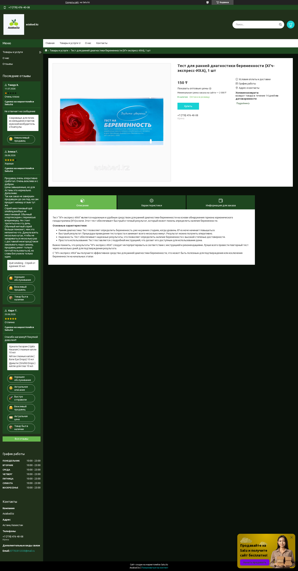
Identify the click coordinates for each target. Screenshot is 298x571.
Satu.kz (164, 564)
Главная (50, 43)
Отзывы (8, 63)
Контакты (101, 43)
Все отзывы (21, 438)
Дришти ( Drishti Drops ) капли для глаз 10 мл (22, 365)
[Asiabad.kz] (13, 24)
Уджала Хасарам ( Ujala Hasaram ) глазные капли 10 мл (22, 349)
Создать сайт (72, 2)
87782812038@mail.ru (22, 550)
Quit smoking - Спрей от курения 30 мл (22, 264)
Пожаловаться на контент (155, 568)
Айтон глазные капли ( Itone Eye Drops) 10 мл (21, 358)
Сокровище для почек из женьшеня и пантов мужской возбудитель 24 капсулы (22, 122)
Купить (188, 106)
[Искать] (280, 24)
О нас (88, 43)
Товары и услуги (69, 43)
